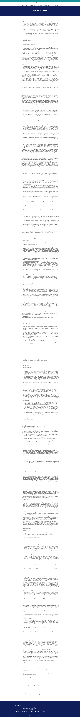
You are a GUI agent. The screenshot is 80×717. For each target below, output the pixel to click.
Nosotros (26, 5)
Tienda (52, 5)
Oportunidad (45, 5)
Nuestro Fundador (33, 5)
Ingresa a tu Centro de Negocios (56, 0)
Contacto (56, 5)
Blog (49, 5)
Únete (64, 0)
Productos (39, 5)
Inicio (23, 5)
